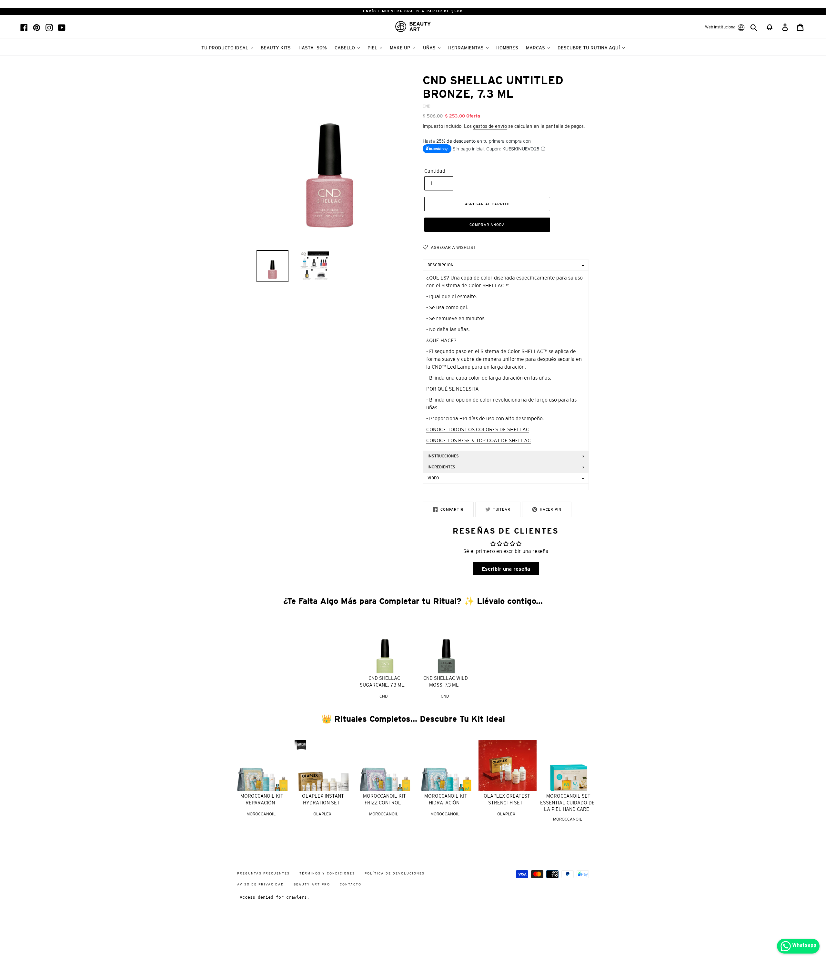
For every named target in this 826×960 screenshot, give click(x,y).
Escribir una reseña (506, 569)
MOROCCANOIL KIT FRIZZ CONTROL (384, 799)
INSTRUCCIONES (443, 456)
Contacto (350, 884)
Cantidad (434, 171)
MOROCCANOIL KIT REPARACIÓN (261, 799)
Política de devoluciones (395, 873)
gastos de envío (490, 126)
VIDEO (433, 478)
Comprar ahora (487, 225)
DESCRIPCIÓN (441, 265)
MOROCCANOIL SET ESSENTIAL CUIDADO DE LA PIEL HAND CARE (567, 802)
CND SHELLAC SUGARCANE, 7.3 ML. (383, 681)
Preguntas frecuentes (263, 873)
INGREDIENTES (441, 467)
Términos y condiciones (327, 873)
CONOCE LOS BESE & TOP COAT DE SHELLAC (478, 440)
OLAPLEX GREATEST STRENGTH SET (507, 799)
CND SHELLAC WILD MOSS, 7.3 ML (445, 681)
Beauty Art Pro (312, 884)
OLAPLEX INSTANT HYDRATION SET (323, 799)
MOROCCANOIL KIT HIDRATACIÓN (445, 799)
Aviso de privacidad (260, 884)
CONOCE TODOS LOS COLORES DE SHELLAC (477, 429)
